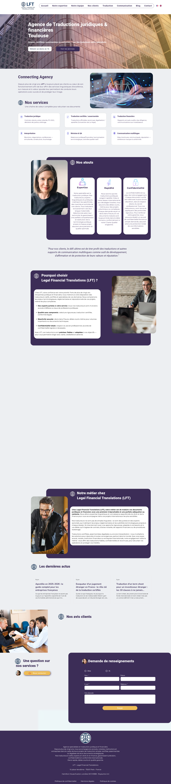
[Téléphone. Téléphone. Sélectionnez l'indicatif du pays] (124, 688)
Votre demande (89, 693)
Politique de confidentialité (65, 781)
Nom (87, 675)
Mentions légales (87, 781)
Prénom (123, 675)
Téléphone (124, 684)
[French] (156, 6)
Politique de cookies (108, 781)
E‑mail (87, 684)
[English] (160, 6)
